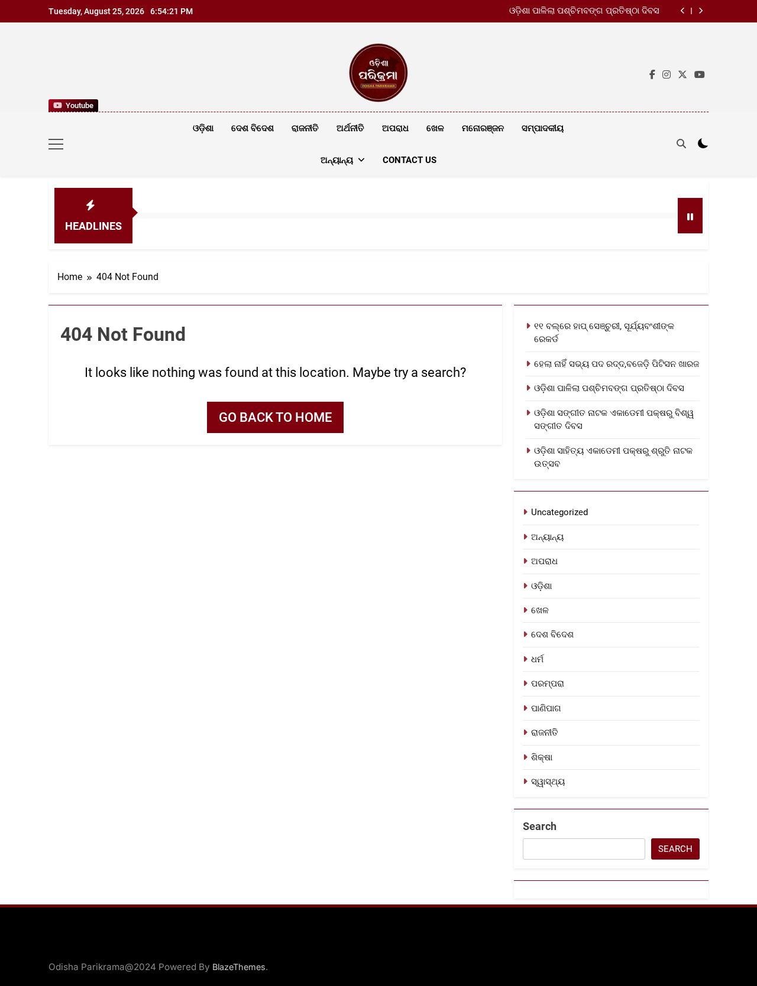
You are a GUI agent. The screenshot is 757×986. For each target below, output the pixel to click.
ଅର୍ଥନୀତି (350, 128)
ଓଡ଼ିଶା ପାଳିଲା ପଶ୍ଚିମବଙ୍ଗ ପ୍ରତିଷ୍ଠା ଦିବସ (584, 11)
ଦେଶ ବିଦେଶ (252, 128)
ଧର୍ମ (537, 659)
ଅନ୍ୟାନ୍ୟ (337, 160)
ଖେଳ (435, 128)
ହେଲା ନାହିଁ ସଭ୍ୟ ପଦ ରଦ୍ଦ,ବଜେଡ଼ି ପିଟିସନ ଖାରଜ (616, 364)
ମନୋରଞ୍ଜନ (483, 128)
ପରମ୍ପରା (547, 683)
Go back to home (275, 417)
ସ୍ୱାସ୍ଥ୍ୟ (548, 781)
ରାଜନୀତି (305, 128)
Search (540, 826)
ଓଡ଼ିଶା (203, 128)
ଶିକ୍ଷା (541, 757)
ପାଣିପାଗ (546, 708)
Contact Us (409, 160)
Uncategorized (559, 512)
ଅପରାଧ (395, 128)
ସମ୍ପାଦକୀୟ (543, 128)
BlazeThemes (239, 967)
